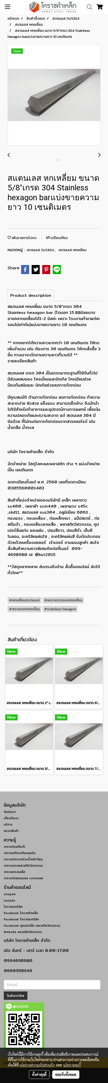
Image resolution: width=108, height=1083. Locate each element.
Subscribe (15, 995)
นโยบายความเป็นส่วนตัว (37, 1065)
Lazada (9, 900)
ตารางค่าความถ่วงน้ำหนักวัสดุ (23, 859)
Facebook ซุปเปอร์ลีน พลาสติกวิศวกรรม (32, 925)
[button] (88, 7)
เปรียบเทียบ (59, 238)
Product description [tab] (30, 295)
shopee (10, 894)
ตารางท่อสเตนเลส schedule (23, 878)
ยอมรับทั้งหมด (65, 1074)
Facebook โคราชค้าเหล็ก (21, 913)
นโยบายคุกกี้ (72, 1065)
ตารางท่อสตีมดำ (14, 846)
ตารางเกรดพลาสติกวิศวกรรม (23, 865)
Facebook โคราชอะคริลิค (21, 919)
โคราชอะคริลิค (13, 906)
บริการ (8, 824)
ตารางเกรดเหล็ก (14, 871)
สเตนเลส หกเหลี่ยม (72, 250)
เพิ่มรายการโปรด (23, 238)
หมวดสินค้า (11, 830)
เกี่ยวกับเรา (11, 818)
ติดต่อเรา (10, 811)
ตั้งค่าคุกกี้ (39, 1074)
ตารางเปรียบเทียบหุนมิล (19, 853)
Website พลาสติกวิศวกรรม (23, 931)
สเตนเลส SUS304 (41, 250)
